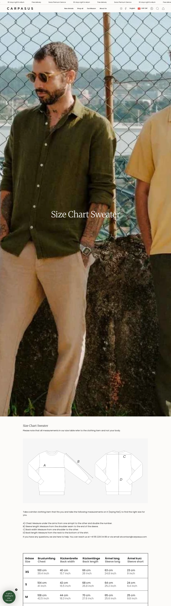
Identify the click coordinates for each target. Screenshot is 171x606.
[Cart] (163, 8)
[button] (80, 8)
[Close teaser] (16, 589)
